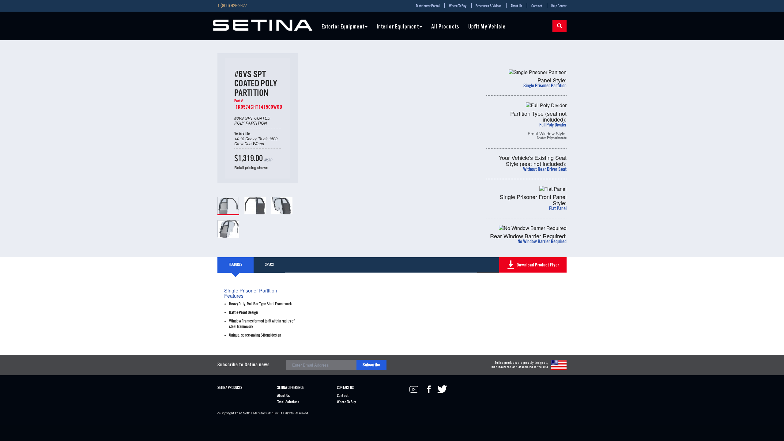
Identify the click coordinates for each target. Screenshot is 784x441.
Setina (247, 413)
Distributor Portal (428, 6)
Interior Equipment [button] (398, 27)
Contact (536, 6)
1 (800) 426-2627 (232, 6)
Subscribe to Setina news (243, 365)
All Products (445, 27)
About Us (516, 6)
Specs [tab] (269, 264)
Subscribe (371, 365)
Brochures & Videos (488, 6)
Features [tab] (235, 264)
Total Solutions (288, 402)
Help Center (559, 6)
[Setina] (262, 25)
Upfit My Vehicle (487, 27)
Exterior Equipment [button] (343, 27)
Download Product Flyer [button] (538, 265)
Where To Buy (457, 6)
